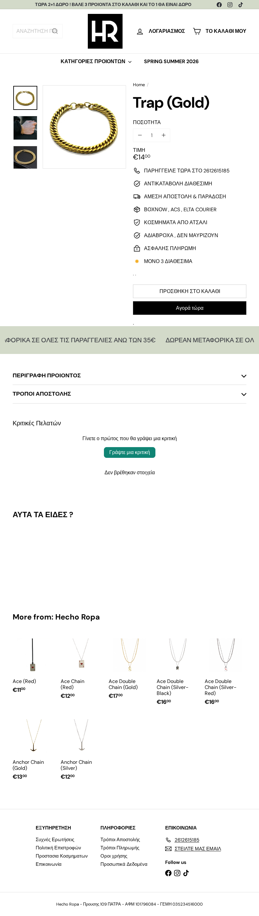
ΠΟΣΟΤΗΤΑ (147, 122)
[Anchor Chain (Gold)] (33, 751)
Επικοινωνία (49, 864)
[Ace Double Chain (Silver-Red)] (225, 673)
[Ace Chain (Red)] (81, 670)
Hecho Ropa (77, 617)
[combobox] (38, 31)
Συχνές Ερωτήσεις (55, 839)
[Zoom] (84, 127)
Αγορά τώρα (189, 308)
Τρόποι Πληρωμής (119, 848)
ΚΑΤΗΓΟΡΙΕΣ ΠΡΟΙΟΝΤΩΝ (94, 61)
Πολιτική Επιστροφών (58, 848)
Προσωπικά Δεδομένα (124, 864)
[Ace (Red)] (33, 667)
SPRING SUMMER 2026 (171, 61)
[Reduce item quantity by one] (140, 135)
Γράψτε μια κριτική (129, 452)
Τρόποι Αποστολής (120, 839)
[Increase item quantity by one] (163, 135)
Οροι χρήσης (113, 856)
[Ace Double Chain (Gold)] (129, 670)
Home (139, 84)
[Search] (55, 31)
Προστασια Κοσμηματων (62, 856)
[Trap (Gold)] (29, 561)
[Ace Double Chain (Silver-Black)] (177, 673)
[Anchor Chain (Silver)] (81, 751)
